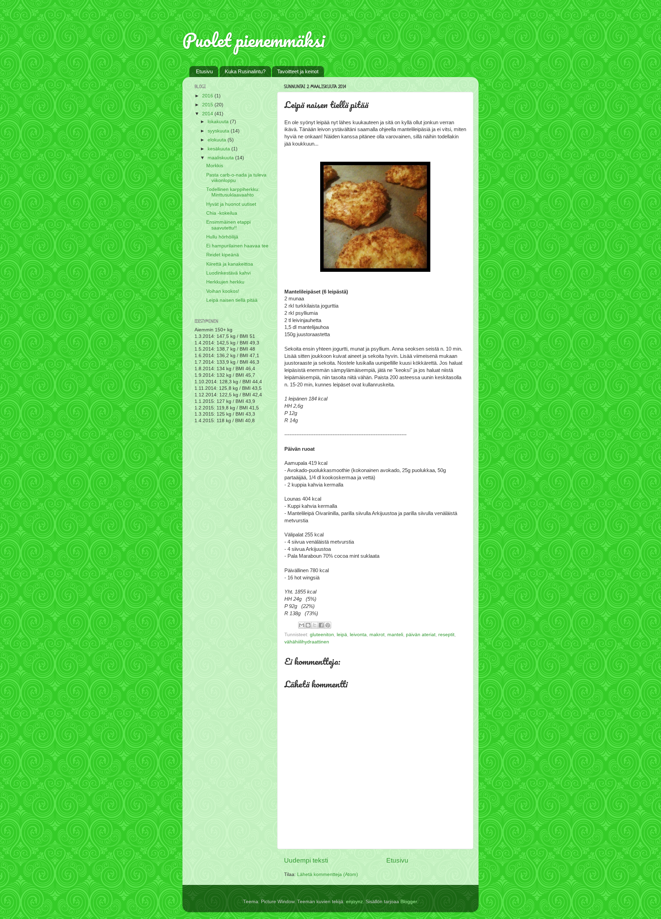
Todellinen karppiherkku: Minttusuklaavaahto (233, 192)
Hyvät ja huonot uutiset (231, 204)
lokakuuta (219, 121)
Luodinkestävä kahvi (228, 273)
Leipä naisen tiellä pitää (232, 300)
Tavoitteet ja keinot (297, 71)
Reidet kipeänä (222, 254)
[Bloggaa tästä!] (308, 625)
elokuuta (218, 139)
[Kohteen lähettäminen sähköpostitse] (301, 625)
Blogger (408, 901)
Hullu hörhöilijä (222, 236)
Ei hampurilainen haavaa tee (237, 245)
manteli (395, 634)
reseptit (446, 634)
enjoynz (354, 901)
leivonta (358, 634)
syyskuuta (219, 130)
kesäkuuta (219, 148)
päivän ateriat (421, 634)
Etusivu (204, 71)
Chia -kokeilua (221, 213)
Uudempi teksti (306, 860)
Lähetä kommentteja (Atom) (327, 874)
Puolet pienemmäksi (253, 40)
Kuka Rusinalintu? (245, 71)
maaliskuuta (221, 157)
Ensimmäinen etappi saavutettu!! (228, 225)
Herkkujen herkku (225, 282)
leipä (342, 634)
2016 (208, 95)
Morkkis (214, 165)
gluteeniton (322, 634)
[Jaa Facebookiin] (321, 625)
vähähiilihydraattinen (306, 641)
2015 (208, 104)
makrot (377, 634)
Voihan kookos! (222, 291)
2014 (208, 113)
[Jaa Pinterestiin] (327, 625)
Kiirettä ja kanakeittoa (229, 264)
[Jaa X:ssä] (314, 625)
